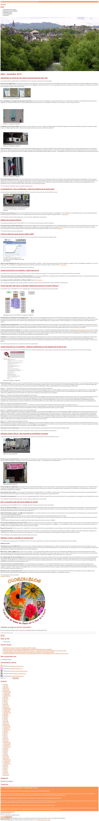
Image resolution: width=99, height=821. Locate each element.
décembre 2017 (6, 725)
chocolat (24, 534)
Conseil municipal (39, 223)
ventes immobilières (55, 282)
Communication (48, 349)
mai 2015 (5, 769)
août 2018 (5, 714)
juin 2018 (5, 717)
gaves (7, 267)
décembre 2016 (6, 742)
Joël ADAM (22, 81)
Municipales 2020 (7, 12)
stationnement (29, 186)
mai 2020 (5, 684)
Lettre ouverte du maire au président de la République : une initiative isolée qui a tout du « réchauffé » (27, 649)
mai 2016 (5, 752)
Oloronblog (3, 4)
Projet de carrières (7, 13)
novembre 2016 (7, 744)
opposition (29, 498)
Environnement (39, 237)
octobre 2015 (6, 762)
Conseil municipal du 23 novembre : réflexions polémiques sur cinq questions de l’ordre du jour (33, 347)
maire (11, 574)
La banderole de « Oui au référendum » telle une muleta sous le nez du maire (27, 189)
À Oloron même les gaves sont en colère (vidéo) (17, 234)
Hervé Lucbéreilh (23, 282)
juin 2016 (5, 751)
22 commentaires (42, 498)
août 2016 (5, 748)
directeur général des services (11, 343)
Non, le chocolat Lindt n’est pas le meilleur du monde (19, 502)
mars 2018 (5, 721)
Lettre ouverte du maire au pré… (20, 671)
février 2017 (6, 739)
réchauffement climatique (15, 267)
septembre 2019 (7, 695)
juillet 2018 (6, 715)
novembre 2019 (7, 693)
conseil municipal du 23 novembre (15, 430)
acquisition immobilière (9, 282)
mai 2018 (5, 718)
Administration (38, 273)
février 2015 (6, 773)
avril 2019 (5, 702)
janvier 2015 (6, 775)
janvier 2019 (6, 707)
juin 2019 (5, 700)
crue (5, 267)
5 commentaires (42, 217)
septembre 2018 (7, 712)
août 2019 (5, 697)
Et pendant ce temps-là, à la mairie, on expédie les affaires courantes (19, 647)
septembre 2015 (7, 764)
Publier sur (15, 815)
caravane (17, 186)
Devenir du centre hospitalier (10, 11)
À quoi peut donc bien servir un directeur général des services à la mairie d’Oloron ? (30, 286)
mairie (13, 231)
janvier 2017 (6, 741)
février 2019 (6, 705)
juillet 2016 (6, 749)
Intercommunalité (65, 273)
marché (40, 282)
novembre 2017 (6, 727)
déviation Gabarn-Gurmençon (16, 217)
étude (20, 534)
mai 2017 (5, 735)
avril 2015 (5, 771)
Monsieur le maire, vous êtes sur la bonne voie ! (17, 538)
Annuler (3, 816)
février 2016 (6, 756)
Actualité (34, 81)
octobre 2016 (6, 745)
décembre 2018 (6, 708)
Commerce (35, 505)
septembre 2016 (7, 746)
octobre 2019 (6, 694)
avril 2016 (5, 754)
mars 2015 (5, 772)
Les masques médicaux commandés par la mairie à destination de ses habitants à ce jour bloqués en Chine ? (28, 652)
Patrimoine (51, 223)
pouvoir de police (28, 217)
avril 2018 (5, 720)
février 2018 (6, 722)
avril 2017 (5, 737)
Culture (46, 223)
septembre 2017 (7, 729)
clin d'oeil (39, 81)
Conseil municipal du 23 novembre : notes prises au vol (20, 270)
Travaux (55, 192)
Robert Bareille (46, 282)
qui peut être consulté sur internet (82, 330)
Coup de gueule (38, 192)
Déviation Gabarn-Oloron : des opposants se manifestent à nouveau (24, 433)
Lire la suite (65, 214)
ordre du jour (38, 430)
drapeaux (22, 186)
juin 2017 (5, 734)
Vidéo (55, 237)
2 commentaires (19, 231)
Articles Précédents (5, 576)
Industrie (41, 505)
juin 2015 (5, 768)
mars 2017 (5, 738)
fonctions (28, 343)
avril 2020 (5, 685)
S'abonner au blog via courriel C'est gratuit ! (16, 627)
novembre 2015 (7, 761)
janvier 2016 (6, 758)
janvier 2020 (6, 690)
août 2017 (5, 731)
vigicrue (24, 267)
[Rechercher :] (7, 678)
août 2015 (5, 765)
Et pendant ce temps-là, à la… (17, 666)
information (6, 574)
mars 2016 (5, 755)
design (5, 231)
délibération (27, 430)
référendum (36, 217)
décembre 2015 (6, 759)
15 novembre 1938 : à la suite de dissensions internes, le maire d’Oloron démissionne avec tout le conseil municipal (28, 805)
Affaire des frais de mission (9, 9)
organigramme (34, 343)
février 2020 (6, 688)
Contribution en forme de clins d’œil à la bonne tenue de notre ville (24, 78)
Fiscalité (58, 273)
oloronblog (16, 574)
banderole (12, 186)
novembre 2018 (7, 710)
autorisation (7, 186)
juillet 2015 (5, 766)
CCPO (17, 282)
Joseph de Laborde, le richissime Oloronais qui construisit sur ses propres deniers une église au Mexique (25, 791)
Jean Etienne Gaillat (33, 282)
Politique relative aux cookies (43, 819)
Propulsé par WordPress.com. (8, 812)
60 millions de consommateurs (11, 534)
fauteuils (9, 231)
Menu (2, 7)
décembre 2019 (6, 691)
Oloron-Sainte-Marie (47, 81)
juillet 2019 (6, 698)
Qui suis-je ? (6, 15)
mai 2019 (5, 701)
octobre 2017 (6, 728)
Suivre (2, 635)
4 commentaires (64, 282)
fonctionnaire (21, 343)
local (25, 498)
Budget (44, 273)
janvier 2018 (6, 724)
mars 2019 (5, 704)
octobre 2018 (6, 711)
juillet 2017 (5, 732)
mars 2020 (5, 687)
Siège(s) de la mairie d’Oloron (11, 220)
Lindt (28, 534)
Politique (89, 349)
